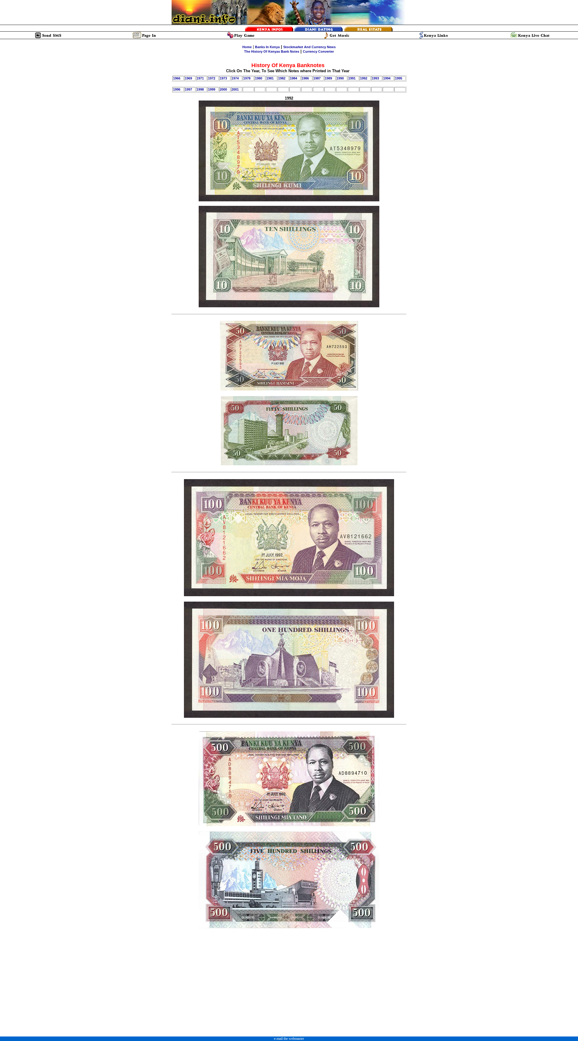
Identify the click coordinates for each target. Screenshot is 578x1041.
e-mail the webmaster (289, 1038)
